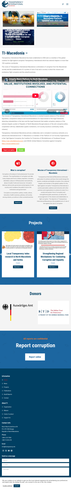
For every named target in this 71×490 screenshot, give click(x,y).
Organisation (7, 407)
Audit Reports (8, 394)
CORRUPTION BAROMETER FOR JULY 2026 (18, 19)
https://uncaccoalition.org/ (10, 144)
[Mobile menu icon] (67, 4)
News (14, 23)
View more (17, 267)
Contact (6, 398)
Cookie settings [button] (7, 486)
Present (18, 263)
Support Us (7, 417)
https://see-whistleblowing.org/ (12, 141)
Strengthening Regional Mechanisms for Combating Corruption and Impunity (53, 256)
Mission (6, 410)
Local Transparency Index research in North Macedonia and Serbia (18, 256)
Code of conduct (9, 414)
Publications (7, 390)
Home (5, 380)
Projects (6, 387)
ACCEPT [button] (17, 485)
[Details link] (18, 240)
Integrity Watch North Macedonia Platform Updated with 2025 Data (52, 18)
